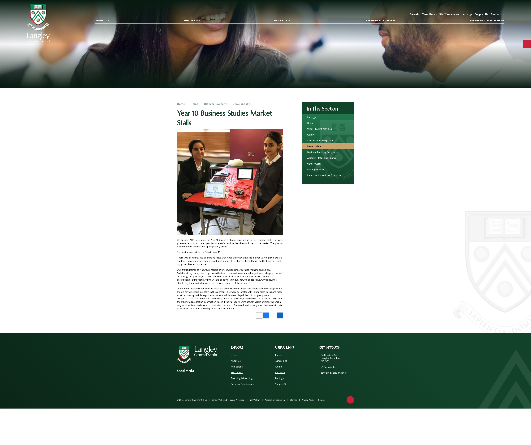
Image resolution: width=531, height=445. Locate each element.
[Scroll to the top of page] (350, 400)
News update (241, 104)
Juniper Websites (236, 400)
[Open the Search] (501, 6)
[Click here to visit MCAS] (475, 6)
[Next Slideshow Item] (494, 80)
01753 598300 (328, 366)
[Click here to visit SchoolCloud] (493, 6)
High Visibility (254, 400)
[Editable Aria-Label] (457, 6)
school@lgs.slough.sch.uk (334, 372)
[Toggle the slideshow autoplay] (501, 80)
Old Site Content (215, 104)
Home (181, 104)
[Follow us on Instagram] (200, 371)
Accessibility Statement (275, 400)
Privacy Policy (308, 400)
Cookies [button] (321, 400)
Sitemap (293, 400)
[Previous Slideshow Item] (486, 80)
